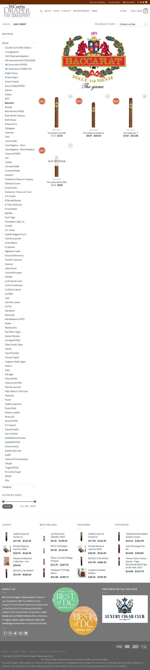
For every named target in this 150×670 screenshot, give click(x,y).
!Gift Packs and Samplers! (17, 56)
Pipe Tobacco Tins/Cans (16, 391)
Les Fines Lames (12, 302)
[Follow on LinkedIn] (146, 2)
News (95, 11)
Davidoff (9, 175)
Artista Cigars (11, 77)
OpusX (8, 349)
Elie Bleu (9, 213)
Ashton (8, 90)
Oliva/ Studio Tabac (14, 344)
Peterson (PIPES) (13, 383)
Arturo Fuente (12, 81)
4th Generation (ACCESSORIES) (20, 60)
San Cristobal (11, 433)
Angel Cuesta (11, 73)
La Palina (9, 294)
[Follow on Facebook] (138, 2)
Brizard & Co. (11, 124)
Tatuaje (8, 463)
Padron (8, 366)
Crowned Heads (12, 170)
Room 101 (10, 416)
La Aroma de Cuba (13, 281)
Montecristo (11, 327)
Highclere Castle (12, 251)
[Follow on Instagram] (141, 2)
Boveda (8, 107)
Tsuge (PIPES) (11, 467)
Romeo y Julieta (12, 412)
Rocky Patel (10, 408)
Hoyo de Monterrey (14, 255)
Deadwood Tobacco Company (19, 179)
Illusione (9, 264)
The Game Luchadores (93, 133)
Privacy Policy (114, 2)
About (48, 11)
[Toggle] (34, 43)
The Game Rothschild (56, 182)
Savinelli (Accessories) (15, 438)
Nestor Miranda (12, 336)
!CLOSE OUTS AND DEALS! (18, 47)
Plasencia (9, 395)
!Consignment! (12, 52)
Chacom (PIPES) (12, 153)
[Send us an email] (20, 633)
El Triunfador (11, 209)
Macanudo (10, 315)
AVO (7, 98)
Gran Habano (11, 243)
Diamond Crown (12, 183)
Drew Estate (11, 187)
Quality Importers (13, 404)
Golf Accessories (13, 238)
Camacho (9, 132)
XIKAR (8, 476)
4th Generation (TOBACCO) (18, 69)
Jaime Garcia (11, 268)
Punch (8, 400)
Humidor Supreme (13, 259)
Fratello (8, 226)
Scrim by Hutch (12, 446)
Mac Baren (10, 310)
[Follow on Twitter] (143, 2)
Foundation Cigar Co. (15, 221)
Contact (66, 11)
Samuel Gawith (12, 429)
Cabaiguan (10, 128)
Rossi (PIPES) (11, 421)
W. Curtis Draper (13, 472)
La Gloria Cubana (13, 289)
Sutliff (8, 455)
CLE (7, 158)
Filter (7, 506)
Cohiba (8, 162)
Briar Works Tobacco (15, 115)
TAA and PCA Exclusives (16, 459)
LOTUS (8, 306)
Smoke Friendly (81, 11)
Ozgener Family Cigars (15, 361)
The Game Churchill (56, 133)
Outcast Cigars (12, 357)
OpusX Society (12, 353)
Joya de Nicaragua (13, 272)
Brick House (10, 120)
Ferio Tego (10, 217)
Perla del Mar (11, 378)
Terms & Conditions (97, 2)
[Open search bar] (41, 11)
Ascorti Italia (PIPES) (15, 86)
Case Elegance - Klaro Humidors (20, 149)
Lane (7, 298)
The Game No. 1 (130, 133)
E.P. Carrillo (10, 196)
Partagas (9, 374)
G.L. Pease (10, 230)
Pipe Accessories (13, 387)
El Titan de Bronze (13, 204)
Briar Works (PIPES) (14, 111)
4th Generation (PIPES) (16, 64)
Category (7, 486)
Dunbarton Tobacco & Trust (18, 192)
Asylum (8, 94)
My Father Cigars (13, 332)
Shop (56, 11)
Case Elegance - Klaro (15, 145)
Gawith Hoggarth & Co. (16, 234)
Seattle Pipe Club (13, 450)
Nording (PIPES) (12, 340)
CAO (7, 137)
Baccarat (9, 103)
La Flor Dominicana (14, 285)
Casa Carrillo (11, 141)
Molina (8, 323)
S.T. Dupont (10, 425)
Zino (7, 480)
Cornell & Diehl (12, 166)
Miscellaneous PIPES (15, 319)
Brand (6, 24)
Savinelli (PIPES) (12, 442)
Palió (7, 370)
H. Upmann (10, 247)
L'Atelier (8, 277)
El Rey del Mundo (13, 200)
